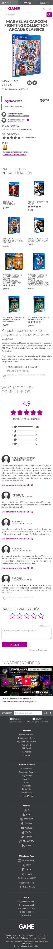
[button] (49, 14)
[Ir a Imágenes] (29, 82)
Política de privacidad (26, 908)
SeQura (28, 874)
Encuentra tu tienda (26, 738)
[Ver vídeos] (34, 82)
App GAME (26, 745)
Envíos (26, 782)
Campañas (26, 752)
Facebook (28, 823)
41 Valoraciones (29, 138)
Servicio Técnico (26, 796)
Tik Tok (28, 832)
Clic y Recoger (27, 775)
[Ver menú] (3, 8)
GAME (14, 8)
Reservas (26, 779)
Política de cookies (26, 912)
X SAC (28, 814)
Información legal (26, 905)
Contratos (26, 915)
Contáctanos (26, 768)
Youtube (28, 828)
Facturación (27, 792)
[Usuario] (43, 8)
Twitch (28, 846)
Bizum (28, 865)
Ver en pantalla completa (39, 669)
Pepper (28, 869)
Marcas (26, 755)
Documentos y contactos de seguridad (18, 701)
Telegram (28, 837)
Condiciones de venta (26, 901)
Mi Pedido (26, 786)
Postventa (26, 789)
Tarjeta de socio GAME (26, 741)
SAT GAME (26, 748)
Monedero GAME (28, 878)
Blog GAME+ (28, 841)
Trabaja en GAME (26, 734)
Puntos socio (28, 883)
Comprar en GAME (26, 772)
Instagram (28, 819)
